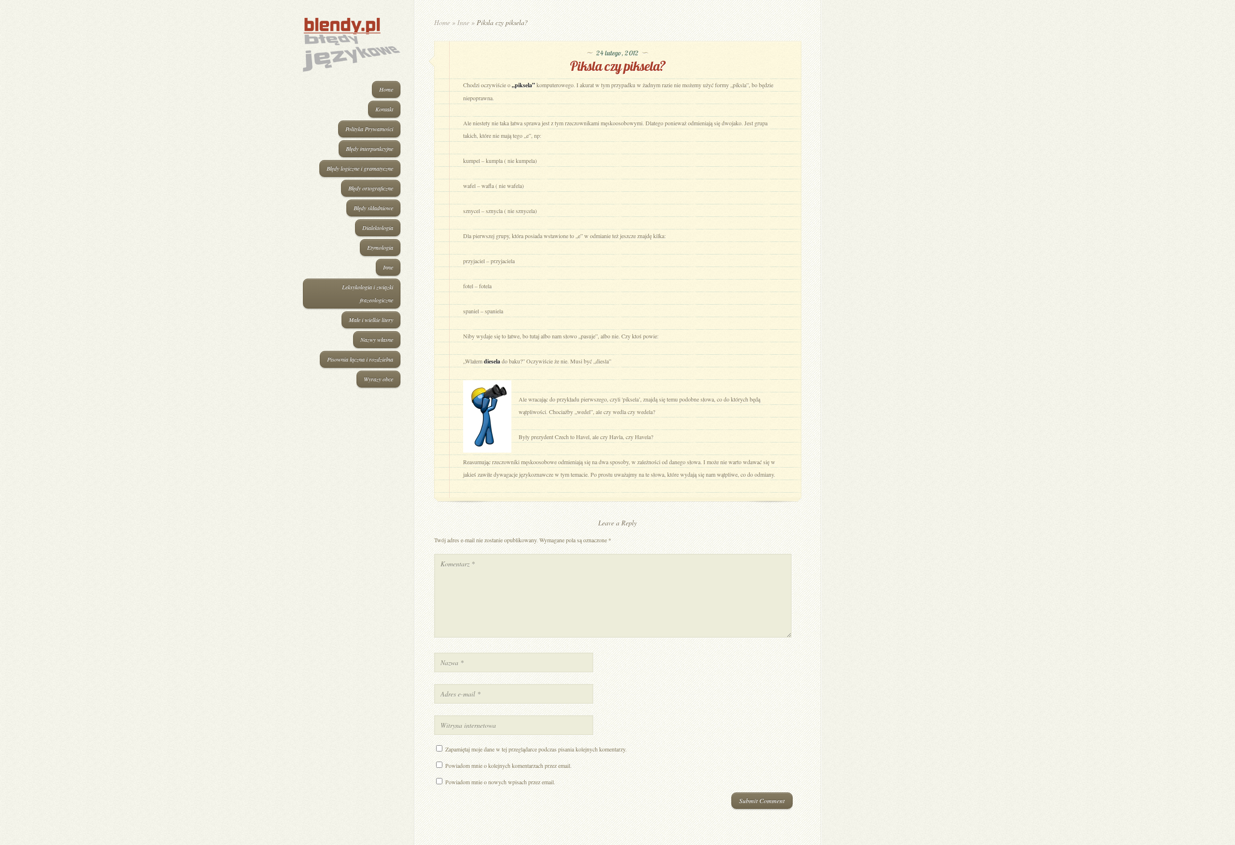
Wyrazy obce (378, 379)
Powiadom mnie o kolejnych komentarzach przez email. (508, 765)
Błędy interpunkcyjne (369, 148)
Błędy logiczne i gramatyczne (360, 168)
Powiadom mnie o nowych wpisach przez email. (500, 782)
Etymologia (380, 247)
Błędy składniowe (373, 208)
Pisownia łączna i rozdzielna (360, 359)
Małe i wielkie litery (371, 319)
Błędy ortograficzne (370, 188)
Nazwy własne (376, 339)
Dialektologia (377, 227)
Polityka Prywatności (369, 129)
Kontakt (384, 109)
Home (386, 89)
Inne (388, 267)
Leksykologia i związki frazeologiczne (367, 293)
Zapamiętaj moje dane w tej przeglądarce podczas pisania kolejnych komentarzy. (536, 749)
